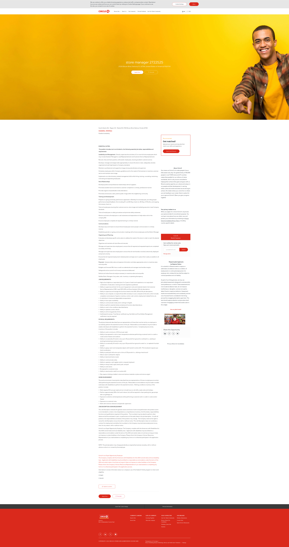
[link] (167, 253)
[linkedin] (105, 534)
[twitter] (110, 534)
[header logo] (104, 11)
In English (101, 475)
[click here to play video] (175, 319)
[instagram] (115, 534)
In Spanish (101, 478)
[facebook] (100, 534)
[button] (183, 11)
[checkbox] (151, 72)
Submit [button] (183, 249)
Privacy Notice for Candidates (175, 343)
